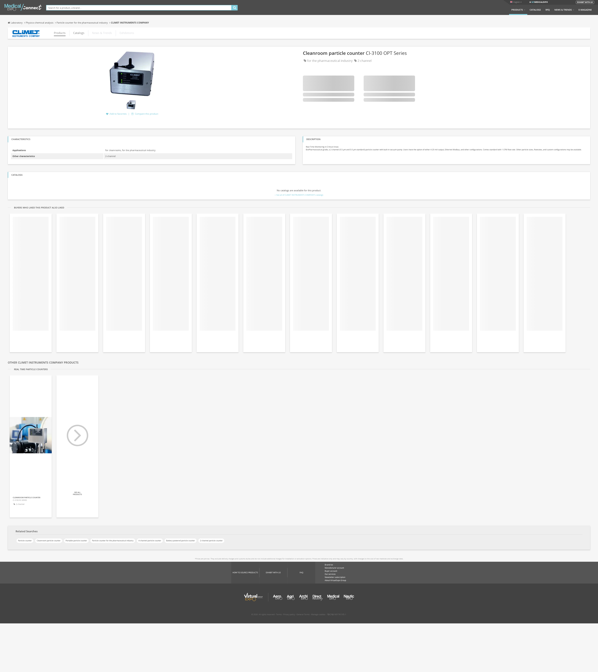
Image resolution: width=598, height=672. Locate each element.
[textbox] (139, 7)
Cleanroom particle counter (49, 540)
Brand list (329, 564)
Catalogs (535, 9)
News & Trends (563, 9)
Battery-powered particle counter (180, 540)
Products (517, 9)
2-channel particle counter (211, 540)
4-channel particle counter (149, 540)
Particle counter (25, 540)
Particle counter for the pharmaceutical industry (112, 540)
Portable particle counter (76, 540)
